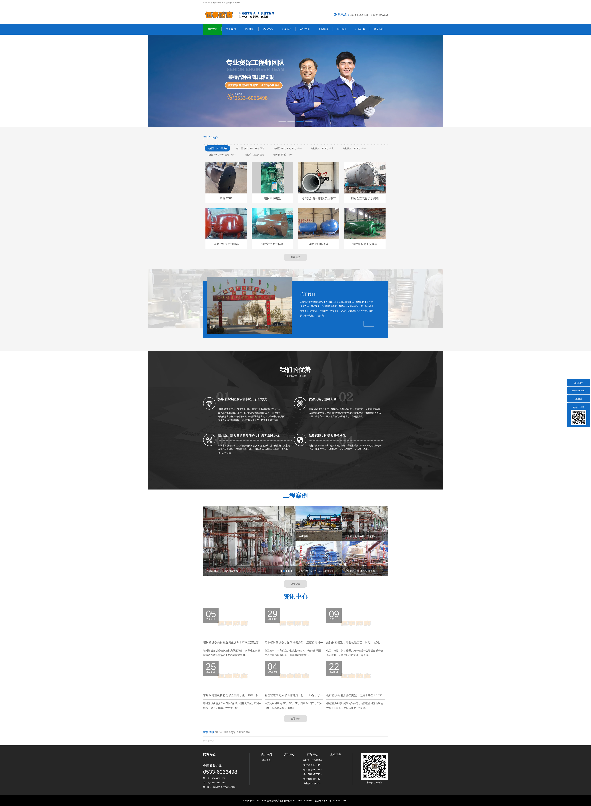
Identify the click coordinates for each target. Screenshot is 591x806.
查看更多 (295, 257)
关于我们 (231, 29)
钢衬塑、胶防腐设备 (312, 760)
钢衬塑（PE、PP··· (312, 765)
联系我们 (379, 29)
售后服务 (342, 29)
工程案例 (323, 29)
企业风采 (286, 29)
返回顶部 (578, 382)
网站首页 (212, 29)
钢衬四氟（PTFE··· (312, 774)
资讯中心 (249, 29)
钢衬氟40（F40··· (312, 783)
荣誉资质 (266, 760)
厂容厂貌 (360, 29)
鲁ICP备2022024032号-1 (336, 800)
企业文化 (305, 29)
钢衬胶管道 (208, 741)
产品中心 (268, 29)
